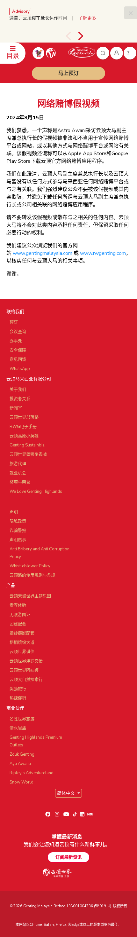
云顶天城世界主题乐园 (30, 596)
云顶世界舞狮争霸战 (28, 454)
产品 (10, 585)
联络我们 (15, 312)
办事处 (16, 341)
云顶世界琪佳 (22, 652)
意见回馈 (18, 359)
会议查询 (18, 332)
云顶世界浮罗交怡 (26, 661)
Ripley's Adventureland (32, 773)
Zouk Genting (22, 754)
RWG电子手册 (23, 426)
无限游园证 (20, 615)
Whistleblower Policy (30, 566)
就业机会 (18, 473)
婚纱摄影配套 (22, 633)
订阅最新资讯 (68, 857)
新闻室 (16, 408)
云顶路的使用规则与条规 (32, 575)
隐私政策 (18, 521)
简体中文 (66, 793)
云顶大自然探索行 (26, 679)
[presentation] (68, 36)
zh (130, 53)
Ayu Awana (20, 764)
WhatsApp (20, 369)
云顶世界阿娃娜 (24, 670)
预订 (14, 322)
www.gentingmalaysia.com (42, 253)
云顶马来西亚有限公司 (28, 379)
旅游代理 (18, 464)
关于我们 (18, 389)
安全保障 (18, 350)
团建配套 (18, 624)
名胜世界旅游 (22, 719)
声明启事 (18, 540)
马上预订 (68, 73)
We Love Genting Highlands (36, 491)
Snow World (21, 782)
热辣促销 (18, 698)
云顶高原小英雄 (24, 436)
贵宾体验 (18, 605)
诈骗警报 (18, 530)
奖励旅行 (18, 689)
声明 (14, 512)
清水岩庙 (18, 728)
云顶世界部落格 (24, 417)
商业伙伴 (15, 708)
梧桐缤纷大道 (22, 642)
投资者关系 (20, 399)
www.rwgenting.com (103, 253)
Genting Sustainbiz (27, 445)
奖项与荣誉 (20, 482)
